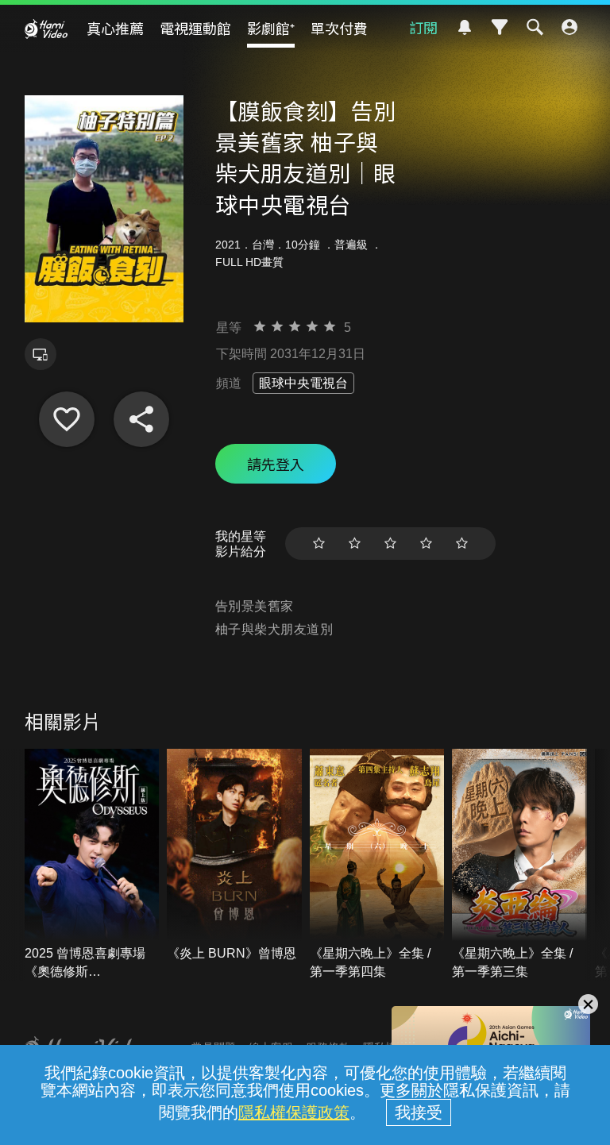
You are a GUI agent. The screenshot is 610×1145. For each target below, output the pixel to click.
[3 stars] (390, 543)
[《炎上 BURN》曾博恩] (234, 856)
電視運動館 (195, 27)
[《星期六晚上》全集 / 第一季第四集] (377, 865)
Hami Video (46, 28)
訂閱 (423, 27)
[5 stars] (462, 543)
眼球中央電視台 (303, 383)
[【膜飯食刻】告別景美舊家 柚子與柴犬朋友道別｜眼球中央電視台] (67, 419)
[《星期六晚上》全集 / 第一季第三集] (519, 865)
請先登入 (275, 463)
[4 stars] (426, 543)
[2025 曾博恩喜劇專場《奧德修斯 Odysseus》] (92, 865)
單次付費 (339, 27)
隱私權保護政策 (293, 1112)
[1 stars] (319, 543)
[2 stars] (355, 543)
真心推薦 (115, 27)
